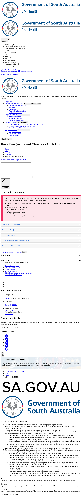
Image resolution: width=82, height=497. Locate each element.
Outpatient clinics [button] (22, 122)
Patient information (15, 117)
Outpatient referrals (11, 130)
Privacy (7, 373)
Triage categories (7, 230)
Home (7, 149)
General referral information (10, 246)
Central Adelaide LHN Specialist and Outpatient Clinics (26, 124)
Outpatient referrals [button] (23, 130)
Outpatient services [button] (23, 115)
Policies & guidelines (15, 118)
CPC (6, 151)
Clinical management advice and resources (14, 240)
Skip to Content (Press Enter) (10, 74)
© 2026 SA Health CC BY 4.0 (14, 371)
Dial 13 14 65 (9, 310)
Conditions (12, 109)
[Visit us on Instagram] (7, 339)
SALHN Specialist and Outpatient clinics (22, 128)
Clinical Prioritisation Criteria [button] (32, 103)
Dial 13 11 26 (9, 314)
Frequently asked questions (17, 111)
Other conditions (6, 255)
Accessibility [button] (5, 39)
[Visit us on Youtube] (7, 349)
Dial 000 (7, 298)
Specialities (8, 152)
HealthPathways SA (15, 113)
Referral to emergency (12, 266)
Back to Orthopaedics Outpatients (11, 252)
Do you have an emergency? (10, 71)
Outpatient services (11, 115)
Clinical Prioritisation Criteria (14, 103)
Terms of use (9, 375)
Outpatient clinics (10, 122)
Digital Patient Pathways (16, 120)
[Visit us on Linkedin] (7, 345)
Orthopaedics (9, 154)
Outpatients (8, 102)
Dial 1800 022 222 (11, 305)
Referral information (8, 235)
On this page (5, 260)
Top (3, 355)
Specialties (12, 107)
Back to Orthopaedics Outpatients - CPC (13, 160)
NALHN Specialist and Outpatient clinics (22, 126)
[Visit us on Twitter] (7, 342)
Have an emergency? (26, 71)
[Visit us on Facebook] (7, 336)
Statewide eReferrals (15, 133)
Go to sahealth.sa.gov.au (8, 69)
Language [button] (4, 41)
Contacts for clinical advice (10, 224)
